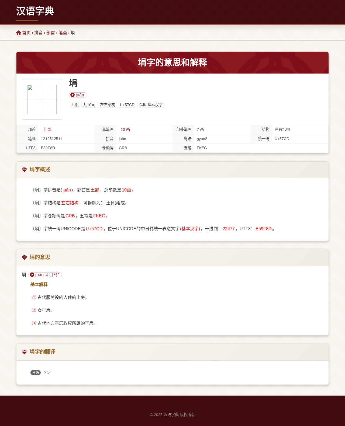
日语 (35, 373)
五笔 (187, 148)
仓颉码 (107, 148)
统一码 (263, 139)
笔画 (62, 32)
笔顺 (32, 139)
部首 (50, 32)
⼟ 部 (47, 129)
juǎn (79, 95)
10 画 (125, 129)
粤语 (187, 139)
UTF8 (31, 148)
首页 (26, 32)
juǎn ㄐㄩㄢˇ (46, 275)
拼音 (38, 32)
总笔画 (107, 129)
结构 (265, 129)
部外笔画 (183, 129)
